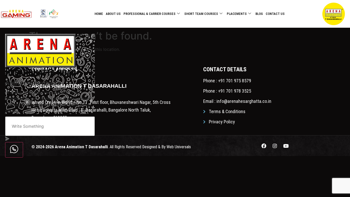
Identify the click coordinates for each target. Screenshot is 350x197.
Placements (237, 14)
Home (99, 14)
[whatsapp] (14, 149)
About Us (113, 14)
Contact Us (275, 14)
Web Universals (179, 146)
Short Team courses (201, 14)
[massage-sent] (7, 139)
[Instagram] (275, 146)
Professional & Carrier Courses (149, 14)
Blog (259, 14)
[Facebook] (264, 146)
